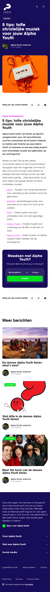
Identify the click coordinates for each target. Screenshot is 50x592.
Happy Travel (13, 224)
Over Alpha (10, 385)
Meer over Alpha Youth (18, 526)
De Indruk (29, 584)
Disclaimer (19, 579)
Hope (10, 190)
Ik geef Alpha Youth (10, 567)
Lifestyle (7, 18)
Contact (43, 567)
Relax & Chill (13, 235)
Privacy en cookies (33, 579)
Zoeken (25, 279)
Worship (11, 201)
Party (9, 213)
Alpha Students (29, 567)
